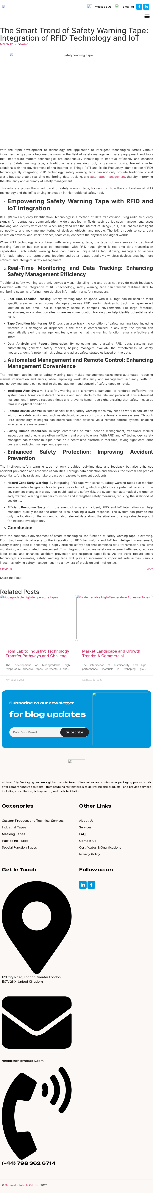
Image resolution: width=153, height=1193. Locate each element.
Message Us (103, 6)
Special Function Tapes (19, 847)
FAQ (82, 834)
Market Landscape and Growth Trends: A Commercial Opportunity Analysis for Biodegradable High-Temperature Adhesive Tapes (113, 653)
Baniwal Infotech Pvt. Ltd (22, 1185)
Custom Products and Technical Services (33, 820)
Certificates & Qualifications (100, 847)
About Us (86, 820)
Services (85, 827)
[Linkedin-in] (146, 7)
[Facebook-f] (139, 7)
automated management (107, 176)
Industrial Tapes (14, 827)
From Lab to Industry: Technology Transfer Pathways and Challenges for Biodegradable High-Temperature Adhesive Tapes (38, 653)
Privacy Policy (89, 854)
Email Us (129, 6)
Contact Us (87, 841)
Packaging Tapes (15, 841)
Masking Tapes (13, 834)
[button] (147, 16)
